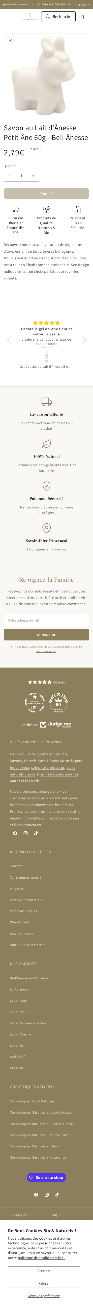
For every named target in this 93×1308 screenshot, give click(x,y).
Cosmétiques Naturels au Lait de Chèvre (42, 1124)
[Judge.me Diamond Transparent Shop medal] (35, 703)
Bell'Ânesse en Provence (29, 978)
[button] (9, 16)
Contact (16, 866)
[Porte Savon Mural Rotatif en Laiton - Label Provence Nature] (48, 357)
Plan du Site (19, 922)
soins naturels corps (48, 767)
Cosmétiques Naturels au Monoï (35, 1146)
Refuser (44, 1283)
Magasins (17, 888)
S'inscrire (46, 635)
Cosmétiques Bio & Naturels (32, 1101)
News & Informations (26, 900)
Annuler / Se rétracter (27, 945)
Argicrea (16, 1068)
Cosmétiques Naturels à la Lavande (38, 1157)
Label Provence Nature (28, 1023)
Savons (16, 760)
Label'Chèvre (20, 1034)
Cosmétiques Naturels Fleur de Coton (40, 1135)
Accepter (44, 1270)
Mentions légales (23, 911)
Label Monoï (20, 1011)
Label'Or (17, 1045)
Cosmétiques (35, 760)
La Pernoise (19, 989)
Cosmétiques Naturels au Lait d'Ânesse (41, 1112)
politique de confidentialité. (41, 1257)
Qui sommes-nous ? (25, 877)
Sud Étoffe (18, 1056)
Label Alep (18, 1000)
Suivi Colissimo (22, 933)
